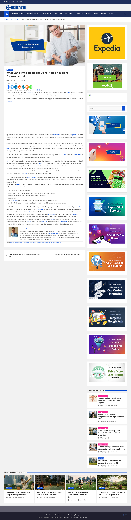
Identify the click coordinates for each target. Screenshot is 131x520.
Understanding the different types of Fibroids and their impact (110, 400)
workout (76, 214)
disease (25, 173)
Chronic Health (18, 14)
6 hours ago (103, 405)
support (15, 200)
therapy (28, 221)
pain (8, 148)
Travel (103, 14)
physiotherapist (32, 177)
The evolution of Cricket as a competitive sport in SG (110, 462)
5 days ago (103, 466)
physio (35, 242)
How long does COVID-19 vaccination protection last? (24, 255)
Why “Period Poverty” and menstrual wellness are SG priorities (109, 433)
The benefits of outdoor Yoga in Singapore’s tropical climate (112, 493)
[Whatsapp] (31, 87)
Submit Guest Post (81, 517)
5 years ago (11, 80)
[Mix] (27, 87)
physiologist (41, 242)
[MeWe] (23, 87)
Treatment (63, 221)
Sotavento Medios (53, 233)
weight (64, 155)
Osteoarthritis (27, 242)
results (28, 212)
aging (10, 101)
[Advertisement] (45, 118)
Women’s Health (33, 14)
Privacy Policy (75, 515)
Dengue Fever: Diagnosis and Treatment (67, 254)
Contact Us (66, 515)
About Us (48, 515)
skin (66, 207)
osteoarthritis (36, 90)
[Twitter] (12, 87)
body (52, 219)
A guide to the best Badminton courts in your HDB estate (50, 493)
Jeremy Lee (22, 80)
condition (30, 92)
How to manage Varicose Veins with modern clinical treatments (111, 448)
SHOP (111, 14)
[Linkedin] (16, 87)
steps (18, 184)
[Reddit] (19, 87)
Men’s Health (47, 14)
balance (40, 209)
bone (68, 92)
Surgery (9, 161)
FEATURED (68, 14)
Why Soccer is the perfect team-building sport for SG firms (79, 494)
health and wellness (16, 242)
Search (123, 108)
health (21, 171)
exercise (25, 146)
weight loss (41, 163)
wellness (58, 242)
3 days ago (103, 452)
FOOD (96, 14)
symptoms (56, 135)
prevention (51, 214)
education (77, 155)
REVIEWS (88, 14)
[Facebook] (8, 87)
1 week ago (104, 497)
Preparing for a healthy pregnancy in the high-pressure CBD (111, 416)
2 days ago (103, 438)
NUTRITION (79, 14)
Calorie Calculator (57, 515)
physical (74, 135)
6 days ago (41, 497)
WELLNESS (58, 14)
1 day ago (103, 421)
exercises (44, 221)
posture (79, 207)
